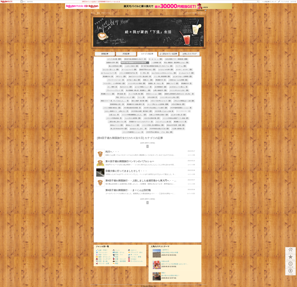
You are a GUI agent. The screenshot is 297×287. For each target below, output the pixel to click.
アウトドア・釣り (137, 252)
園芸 (116, 263)
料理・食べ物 (102, 261)
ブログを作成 (284, 1)
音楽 (116, 257)
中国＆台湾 (165, 261)
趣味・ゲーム (119, 252)
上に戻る (290, 274)
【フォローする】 (191, 13)
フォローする (290, 260)
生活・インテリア (104, 259)
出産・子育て (102, 250)
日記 (98, 13)
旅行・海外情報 (28, 1)
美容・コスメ (102, 254)
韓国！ (163, 273)
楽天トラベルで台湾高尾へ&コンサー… (174, 264)
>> (269, 1)
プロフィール (105, 13)
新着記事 (290, 267)
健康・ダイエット (104, 257)
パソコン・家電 (136, 257)
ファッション (102, 252)
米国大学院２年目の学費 (169, 252)
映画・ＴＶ (119, 254)
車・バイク (134, 254)
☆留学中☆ (165, 250)
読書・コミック (120, 259)
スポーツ (134, 250)
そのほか (134, 259)
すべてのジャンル (137, 261)
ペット (117, 250)
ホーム (93, 13)
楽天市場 (293, 1)
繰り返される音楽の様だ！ (170, 275)
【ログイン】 (202, 13)
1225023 (200, 10)
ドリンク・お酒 (103, 263)
